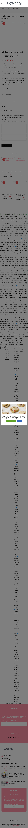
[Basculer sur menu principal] (1, 3)
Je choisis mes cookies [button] (14, 423)
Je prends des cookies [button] (11, 421)
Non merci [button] (19, 421)
